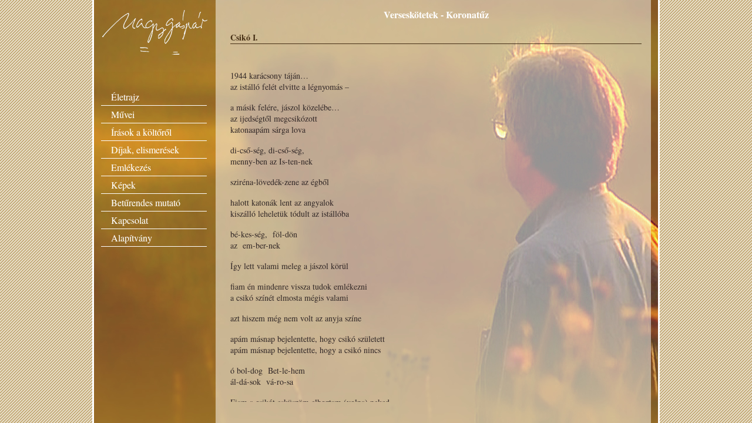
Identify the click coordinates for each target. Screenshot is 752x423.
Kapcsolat (129, 220)
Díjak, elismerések (145, 149)
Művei (123, 114)
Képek (123, 185)
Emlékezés (131, 167)
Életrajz (125, 96)
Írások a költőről (141, 132)
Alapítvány (131, 237)
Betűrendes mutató (145, 202)
